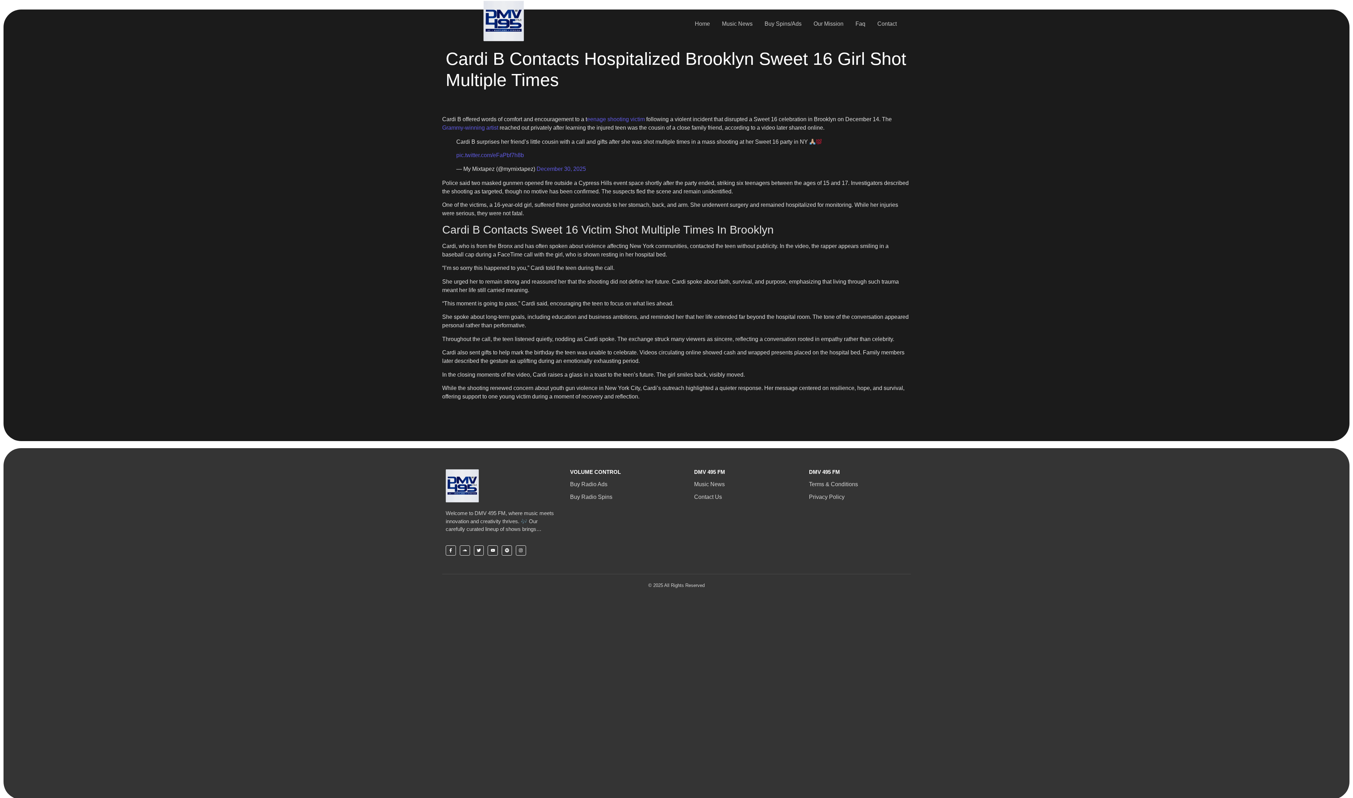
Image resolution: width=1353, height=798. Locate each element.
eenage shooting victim (616, 119)
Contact (887, 24)
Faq (860, 24)
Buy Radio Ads (588, 484)
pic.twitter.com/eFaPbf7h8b (490, 155)
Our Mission (829, 24)
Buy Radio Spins (591, 497)
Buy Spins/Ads (783, 24)
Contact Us (708, 497)
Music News (737, 24)
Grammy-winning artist (470, 128)
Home (702, 24)
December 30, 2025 (561, 169)
